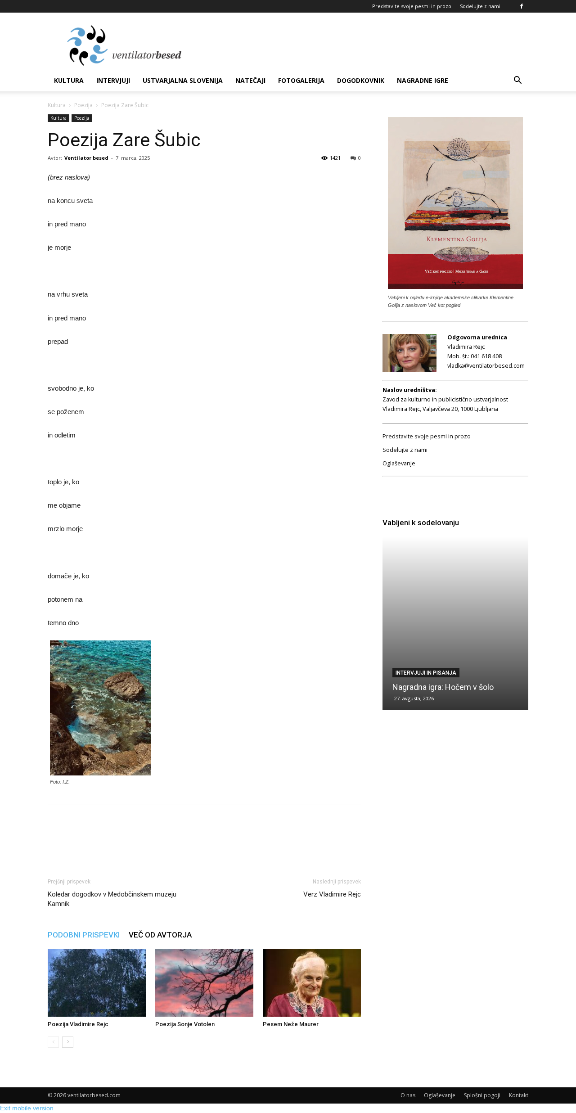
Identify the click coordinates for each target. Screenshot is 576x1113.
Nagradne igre (422, 80)
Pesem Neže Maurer (291, 1024)
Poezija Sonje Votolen (185, 1024)
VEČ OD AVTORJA (160, 934)
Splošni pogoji (482, 1095)
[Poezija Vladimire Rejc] (97, 983)
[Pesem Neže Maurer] (312, 983)
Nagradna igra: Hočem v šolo (443, 687)
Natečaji (250, 80)
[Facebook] (521, 6)
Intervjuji (113, 80)
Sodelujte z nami (480, 6)
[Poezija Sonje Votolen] (204, 983)
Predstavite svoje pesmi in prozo (411, 6)
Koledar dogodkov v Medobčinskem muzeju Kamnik (112, 899)
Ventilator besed (86, 157)
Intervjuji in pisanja (426, 673)
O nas (407, 1095)
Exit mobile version (27, 1108)
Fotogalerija (301, 80)
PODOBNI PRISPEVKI (84, 934)
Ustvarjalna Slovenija (183, 80)
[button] (517, 81)
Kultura (69, 80)
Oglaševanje (398, 463)
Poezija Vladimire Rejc (78, 1024)
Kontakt (518, 1095)
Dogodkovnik (360, 80)
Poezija (83, 105)
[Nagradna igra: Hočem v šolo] (455, 623)
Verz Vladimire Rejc (332, 894)
